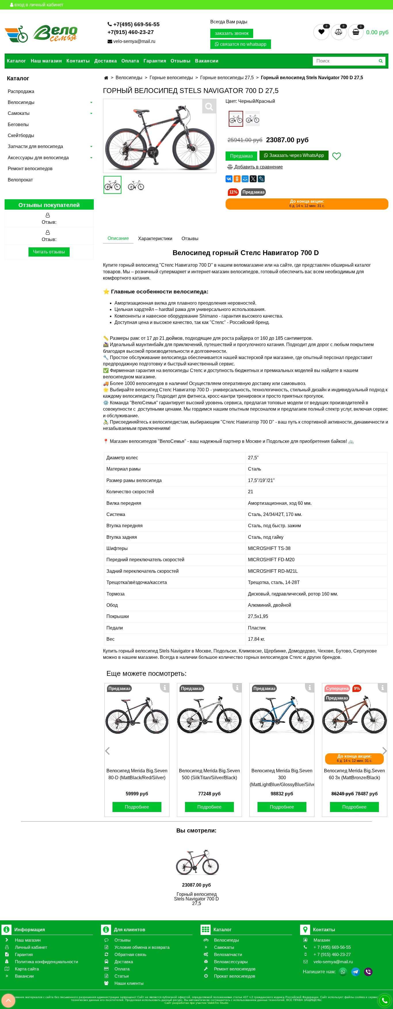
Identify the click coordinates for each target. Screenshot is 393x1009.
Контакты (78, 60)
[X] (253, 178)
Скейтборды (21, 135)
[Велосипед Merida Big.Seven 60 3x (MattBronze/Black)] (354, 715)
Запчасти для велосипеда (35, 146)
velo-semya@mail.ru (134, 41)
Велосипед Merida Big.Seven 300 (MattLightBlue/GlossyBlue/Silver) (282, 777)
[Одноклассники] (237, 178)
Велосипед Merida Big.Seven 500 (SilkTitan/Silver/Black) (209, 774)
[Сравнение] (339, 31)
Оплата (130, 60)
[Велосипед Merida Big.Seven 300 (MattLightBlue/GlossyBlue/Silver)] (282, 715)
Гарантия (155, 60)
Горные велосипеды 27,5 (227, 77)
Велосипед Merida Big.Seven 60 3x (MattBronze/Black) (354, 774)
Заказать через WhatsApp (296, 155)
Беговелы (18, 124)
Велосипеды (21, 102)
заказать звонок (232, 33)
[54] (236, 119)
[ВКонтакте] (229, 178)
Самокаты (19, 113)
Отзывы (180, 60)
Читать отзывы (49, 251)
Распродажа (21, 91)
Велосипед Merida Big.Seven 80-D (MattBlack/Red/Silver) (136, 774)
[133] (252, 118)
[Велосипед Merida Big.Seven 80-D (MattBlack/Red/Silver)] (137, 715)
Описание (118, 238)
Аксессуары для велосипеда (38, 157)
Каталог (16, 60)
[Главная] (106, 77)
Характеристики (155, 238)
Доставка (105, 60)
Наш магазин (46, 60)
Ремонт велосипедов (30, 168)
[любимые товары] (322, 31)
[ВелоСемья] (41, 33)
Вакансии (206, 60)
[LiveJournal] (261, 178)
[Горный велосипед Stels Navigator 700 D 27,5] (112, 185)
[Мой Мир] (245, 178)
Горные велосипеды (171, 77)
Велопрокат (20, 179)
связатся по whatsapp (242, 44)
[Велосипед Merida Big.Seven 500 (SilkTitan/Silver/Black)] (209, 715)
